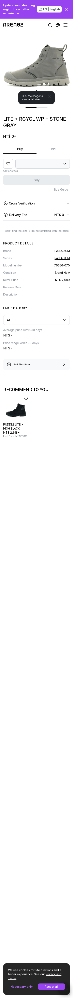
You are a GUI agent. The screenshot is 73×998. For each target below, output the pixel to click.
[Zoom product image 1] (36, 67)
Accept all (52, 986)
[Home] (13, 25)
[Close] (49, 96)
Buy (20, 149)
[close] (66, 9)
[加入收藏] (8, 164)
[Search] (50, 25)
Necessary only (22, 986)
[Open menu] (65, 25)
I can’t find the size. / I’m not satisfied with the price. (37, 230)
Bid (53, 149)
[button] (57, 25)
